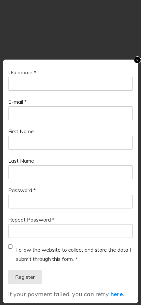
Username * (22, 72)
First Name (21, 131)
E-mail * (17, 102)
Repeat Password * (31, 219)
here (117, 294)
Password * (22, 190)
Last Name (21, 160)
